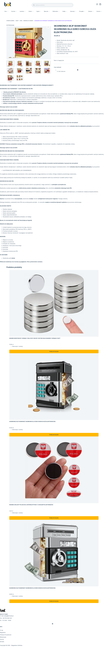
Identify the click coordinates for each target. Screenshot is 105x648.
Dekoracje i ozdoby (17, 346)
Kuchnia (13, 11)
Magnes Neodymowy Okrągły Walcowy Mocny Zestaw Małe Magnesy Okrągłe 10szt (34, 338)
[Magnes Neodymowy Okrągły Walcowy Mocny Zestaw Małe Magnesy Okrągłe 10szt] (54, 303)
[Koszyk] (100, 4)
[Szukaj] (34, 5)
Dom (5, 11)
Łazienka (22, 11)
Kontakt (2, 641)
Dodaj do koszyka (53, 351)
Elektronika (55, 11)
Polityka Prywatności (5, 634)
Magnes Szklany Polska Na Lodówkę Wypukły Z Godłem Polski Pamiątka (31, 504)
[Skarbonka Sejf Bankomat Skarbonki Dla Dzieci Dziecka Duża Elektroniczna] (54, 386)
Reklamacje (3, 637)
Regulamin (3, 632)
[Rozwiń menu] (8, 11)
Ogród (37, 11)
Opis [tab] (10, 81)
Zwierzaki (72, 11)
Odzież (30, 11)
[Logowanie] (97, 4)
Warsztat (46, 11)
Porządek (81, 11)
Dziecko (98, 11)
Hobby (64, 11)
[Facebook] (52, 623)
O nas (1, 630)
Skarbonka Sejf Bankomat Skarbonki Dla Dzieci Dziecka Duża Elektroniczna (32, 421)
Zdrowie (90, 11)
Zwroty (2, 639)
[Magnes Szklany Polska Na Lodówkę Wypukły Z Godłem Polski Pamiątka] (54, 469)
